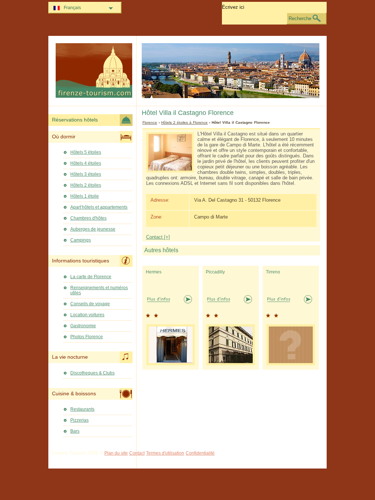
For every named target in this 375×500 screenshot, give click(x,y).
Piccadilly (215, 272)
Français (72, 7)
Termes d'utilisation (165, 453)
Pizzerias (79, 420)
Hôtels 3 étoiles (85, 174)
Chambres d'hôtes (88, 218)
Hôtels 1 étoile (84, 196)
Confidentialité (200, 453)
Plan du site (116, 453)
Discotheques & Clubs (92, 373)
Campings (80, 240)
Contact (137, 453)
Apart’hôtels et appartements (98, 207)
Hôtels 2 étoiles (85, 185)
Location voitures (87, 314)
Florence (149, 122)
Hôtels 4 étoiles (85, 163)
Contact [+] (158, 237)
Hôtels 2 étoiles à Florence (184, 122)
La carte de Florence (90, 276)
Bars (74, 431)
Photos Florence (86, 336)
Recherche (300, 18)
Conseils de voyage (90, 303)
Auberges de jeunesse (92, 229)
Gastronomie (83, 325)
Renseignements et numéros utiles (99, 290)
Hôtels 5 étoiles (85, 152)
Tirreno (273, 272)
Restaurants (82, 409)
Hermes (153, 272)
